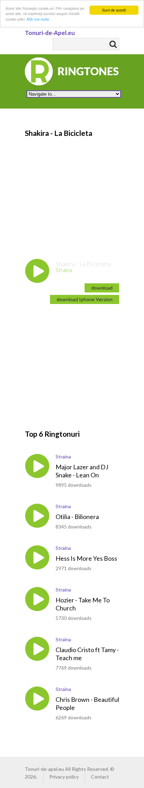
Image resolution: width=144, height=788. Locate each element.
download (102, 288)
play (37, 271)
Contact (100, 777)
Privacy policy (64, 777)
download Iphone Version (85, 299)
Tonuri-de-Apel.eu (50, 32)
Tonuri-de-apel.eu (44, 769)
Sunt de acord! (114, 10)
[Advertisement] (83, 361)
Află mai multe (38, 19)
